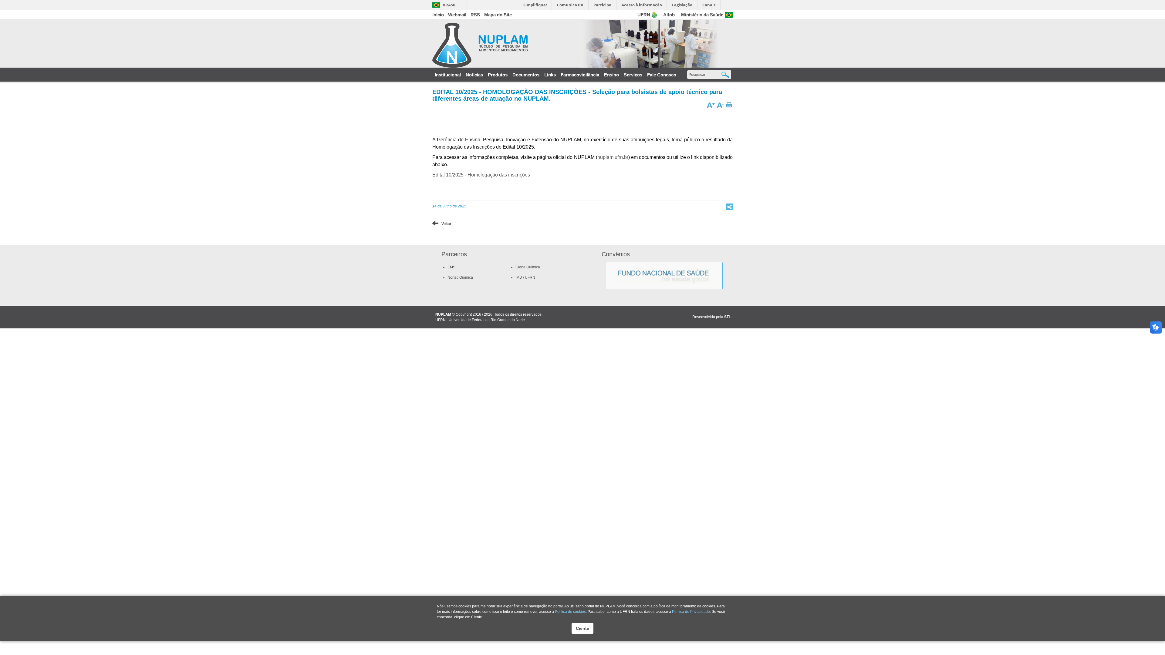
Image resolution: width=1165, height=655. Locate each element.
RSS (475, 14)
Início (438, 14)
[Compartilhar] (729, 206)
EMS (451, 267)
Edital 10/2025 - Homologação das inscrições (481, 174)
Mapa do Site (498, 14)
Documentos (525, 74)
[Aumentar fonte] (710, 105)
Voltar (446, 224)
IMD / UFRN (525, 277)
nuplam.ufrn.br (612, 157)
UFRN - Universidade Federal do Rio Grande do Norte (480, 320)
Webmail (457, 14)
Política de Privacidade (691, 612)
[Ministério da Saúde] (729, 14)
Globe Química (527, 267)
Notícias (474, 74)
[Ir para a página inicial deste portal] (480, 45)
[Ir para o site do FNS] (664, 265)
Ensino (611, 74)
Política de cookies (570, 612)
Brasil (444, 5)
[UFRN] (654, 14)
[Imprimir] (729, 105)
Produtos (498, 74)
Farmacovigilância (580, 74)
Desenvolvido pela (707, 317)
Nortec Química (460, 277)
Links (550, 74)
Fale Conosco (661, 74)
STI (727, 317)
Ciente (582, 628)
